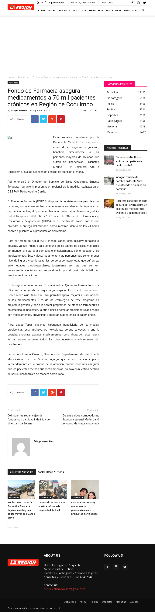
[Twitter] (144, 2)
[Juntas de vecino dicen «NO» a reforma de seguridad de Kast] (53, 489)
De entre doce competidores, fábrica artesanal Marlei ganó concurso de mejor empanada (80, 419)
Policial (62, 10)
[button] (142, 10)
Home (11, 77)
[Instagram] (138, 2)
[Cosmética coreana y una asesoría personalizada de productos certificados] (85, 489)
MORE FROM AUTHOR (51, 472)
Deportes (94, 10)
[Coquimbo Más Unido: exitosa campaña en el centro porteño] (109, 160)
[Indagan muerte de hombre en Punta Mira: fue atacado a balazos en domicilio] (109, 180)
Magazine (112, 10)
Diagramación (19, 110)
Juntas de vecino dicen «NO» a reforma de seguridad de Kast (52, 506)
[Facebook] (132, 2)
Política (78, 10)
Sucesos (129, 10)
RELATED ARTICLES (21, 472)
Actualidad (45, 10)
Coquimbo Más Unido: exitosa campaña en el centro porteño (129, 161)
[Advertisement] (77, 44)
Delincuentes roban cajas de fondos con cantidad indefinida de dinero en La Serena (29, 419)
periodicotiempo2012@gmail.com (64, 589)
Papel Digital (108, 2)
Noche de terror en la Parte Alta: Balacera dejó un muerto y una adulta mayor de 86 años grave (21, 510)
